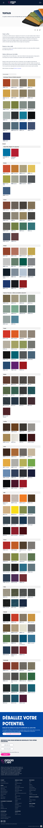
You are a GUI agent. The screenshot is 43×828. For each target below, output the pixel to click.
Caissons (16, 801)
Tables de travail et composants (19, 787)
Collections (18, 811)
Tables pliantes (17, 788)
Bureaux (16, 781)
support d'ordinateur (3, 815)
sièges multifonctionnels (4, 791)
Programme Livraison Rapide (33, 794)
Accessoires (16, 807)
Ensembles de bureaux (18, 783)
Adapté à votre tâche (18, 814)
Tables (16, 784)
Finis (29, 783)
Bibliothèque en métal (4, 808)
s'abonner (5, 754)
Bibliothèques (17, 804)
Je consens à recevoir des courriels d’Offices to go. (10, 752)
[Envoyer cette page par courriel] (35, 30)
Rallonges (16, 800)
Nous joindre (32, 803)
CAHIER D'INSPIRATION (32, 787)
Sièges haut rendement (4, 792)
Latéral (1, 802)
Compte (2, 780)
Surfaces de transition (18, 798)
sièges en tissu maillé (4, 786)
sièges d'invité (3, 788)
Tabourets (2, 795)
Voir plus (4, 143)
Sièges (2, 785)
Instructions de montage (32, 788)
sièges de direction (3, 794)
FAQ (29, 798)
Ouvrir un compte (3, 781)
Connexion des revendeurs (4, 783)
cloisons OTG (16, 791)
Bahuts (16, 797)
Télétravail (16, 812)
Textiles (30, 781)
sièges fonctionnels (3, 789)
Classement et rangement (6, 801)
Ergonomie (30, 793)
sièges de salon (3, 798)
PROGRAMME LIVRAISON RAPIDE (13, 733)
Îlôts (15, 794)
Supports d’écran (3, 812)
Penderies (16, 808)
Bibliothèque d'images (32, 790)
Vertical (2, 804)
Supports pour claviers (4, 814)
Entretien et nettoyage (17, 68)
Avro (12, 49)
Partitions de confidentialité (4, 818)
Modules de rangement (18, 803)
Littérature (30, 784)
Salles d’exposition (32, 806)
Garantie (30, 801)
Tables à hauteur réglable (18, 790)
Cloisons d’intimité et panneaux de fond (20, 793)
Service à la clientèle (34, 796)
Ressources (31, 780)
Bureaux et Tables (18, 780)
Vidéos (30, 791)
